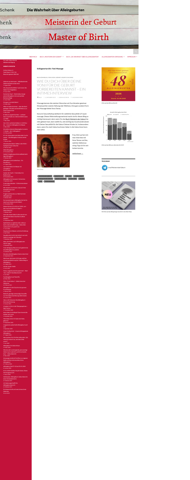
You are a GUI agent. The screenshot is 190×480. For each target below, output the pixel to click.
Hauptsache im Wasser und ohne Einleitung (15, 231)
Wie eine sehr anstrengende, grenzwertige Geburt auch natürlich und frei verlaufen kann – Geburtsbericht (15, 352)
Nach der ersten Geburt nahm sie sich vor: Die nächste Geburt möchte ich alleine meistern (15, 216)
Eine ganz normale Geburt (10, 102)
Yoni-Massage (49, 181)
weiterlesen (77, 153)
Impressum (131, 57)
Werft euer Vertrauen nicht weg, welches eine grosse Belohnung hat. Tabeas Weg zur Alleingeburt (15, 260)
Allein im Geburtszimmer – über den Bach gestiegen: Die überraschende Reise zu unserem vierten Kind (15, 108)
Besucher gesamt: (8, 74)
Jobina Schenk (64, 97)
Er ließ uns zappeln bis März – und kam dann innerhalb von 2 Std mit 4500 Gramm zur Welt (15, 116)
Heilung (68, 176)
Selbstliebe (72, 178)
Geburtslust (59, 176)
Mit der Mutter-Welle (9, 266)
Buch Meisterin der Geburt (76, 119)
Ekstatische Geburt (45, 176)
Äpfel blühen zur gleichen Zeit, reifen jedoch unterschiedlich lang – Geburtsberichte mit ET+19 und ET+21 (14, 225)
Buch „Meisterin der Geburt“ (51, 57)
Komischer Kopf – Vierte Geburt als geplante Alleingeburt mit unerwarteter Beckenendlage (14, 96)
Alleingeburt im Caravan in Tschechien (14, 179)
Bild (40, 97)
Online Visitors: (7, 70)
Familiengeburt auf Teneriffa (11, 277)
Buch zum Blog (42, 77)
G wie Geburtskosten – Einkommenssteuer (15, 183)
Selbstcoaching (67, 77)
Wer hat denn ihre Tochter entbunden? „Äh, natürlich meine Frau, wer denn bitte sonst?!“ (15, 339)
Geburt (58, 77)
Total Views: (6, 72)
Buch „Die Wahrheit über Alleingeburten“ (82, 57)
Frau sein (51, 77)
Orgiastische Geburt (45, 178)
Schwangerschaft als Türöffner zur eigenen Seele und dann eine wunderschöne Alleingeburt (15, 360)
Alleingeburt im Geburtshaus (11, 345)
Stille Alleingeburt (8, 150)
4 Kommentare (77, 97)
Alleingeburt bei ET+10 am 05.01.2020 (14, 366)
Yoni (40, 181)
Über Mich (33, 57)
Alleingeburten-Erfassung (112, 57)
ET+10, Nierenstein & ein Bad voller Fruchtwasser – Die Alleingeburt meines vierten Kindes (15, 137)
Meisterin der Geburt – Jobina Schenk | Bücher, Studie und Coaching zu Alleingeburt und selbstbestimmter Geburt (52, 51)
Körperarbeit (78, 176)
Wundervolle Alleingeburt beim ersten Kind (15, 254)
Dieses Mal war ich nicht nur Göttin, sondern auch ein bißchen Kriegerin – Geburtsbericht (14, 208)
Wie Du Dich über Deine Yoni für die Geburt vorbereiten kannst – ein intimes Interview (61, 87)
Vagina (81, 178)
